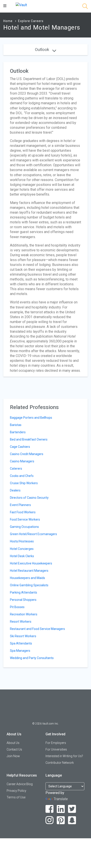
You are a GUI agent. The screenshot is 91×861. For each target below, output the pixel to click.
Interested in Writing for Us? (64, 756)
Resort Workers (20, 621)
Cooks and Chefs (22, 476)
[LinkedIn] (61, 809)
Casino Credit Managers (26, 454)
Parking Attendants (23, 592)
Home (8, 21)
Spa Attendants (21, 643)
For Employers (56, 743)
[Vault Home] (21, 5)
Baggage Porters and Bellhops (31, 417)
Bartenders (18, 432)
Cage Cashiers (20, 446)
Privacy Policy (16, 790)
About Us (13, 743)
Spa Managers (20, 650)
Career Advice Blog (20, 784)
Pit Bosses (17, 607)
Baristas (15, 425)
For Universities (56, 749)
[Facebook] (50, 809)
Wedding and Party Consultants (32, 658)
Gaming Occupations (24, 527)
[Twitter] (72, 809)
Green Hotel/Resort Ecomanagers (33, 534)
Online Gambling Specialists (29, 585)
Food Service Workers (25, 519)
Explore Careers (31, 21)
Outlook (42, 49)
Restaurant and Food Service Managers (37, 629)
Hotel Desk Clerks (22, 556)
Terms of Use (16, 797)
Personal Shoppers (23, 599)
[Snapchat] (72, 820)
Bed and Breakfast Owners (28, 439)
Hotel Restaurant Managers (29, 570)
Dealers (15, 490)
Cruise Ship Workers (24, 483)
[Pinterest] (61, 820)
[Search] (85, 7)
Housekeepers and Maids (27, 578)
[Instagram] (50, 820)
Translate (61, 799)
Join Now (13, 756)
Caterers (16, 468)
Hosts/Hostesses (22, 541)
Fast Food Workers (23, 512)
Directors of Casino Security (29, 497)
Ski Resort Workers (23, 636)
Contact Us (14, 749)
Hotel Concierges (22, 549)
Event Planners (20, 505)
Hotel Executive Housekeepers (31, 563)
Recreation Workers (23, 614)
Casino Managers (22, 461)
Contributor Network (60, 762)
